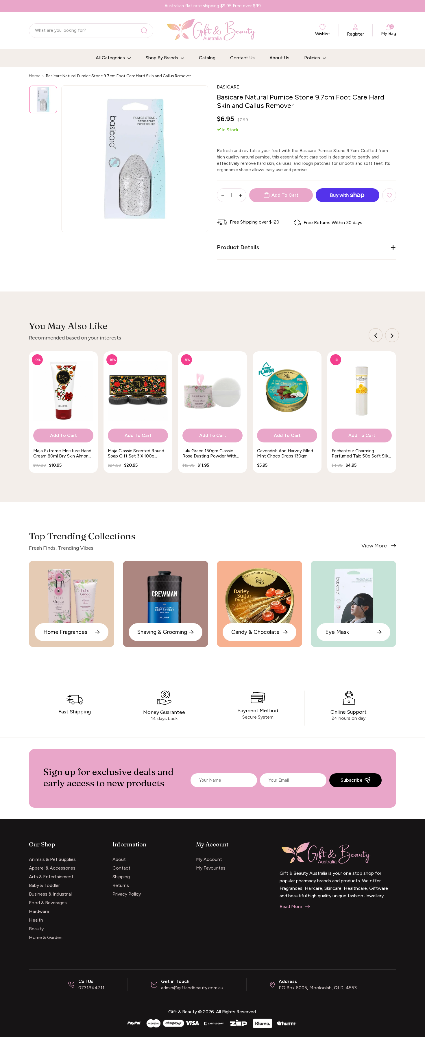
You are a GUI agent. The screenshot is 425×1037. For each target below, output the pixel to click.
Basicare (228, 87)
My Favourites (211, 868)
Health (36, 920)
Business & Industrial (50, 894)
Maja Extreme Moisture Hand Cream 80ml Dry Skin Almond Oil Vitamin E (62, 453)
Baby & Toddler (44, 885)
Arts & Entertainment (51, 876)
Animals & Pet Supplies (52, 859)
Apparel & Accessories (52, 868)
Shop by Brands (162, 57)
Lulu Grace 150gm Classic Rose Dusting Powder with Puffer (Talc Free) (209, 453)
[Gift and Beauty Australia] (212, 1023)
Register (355, 34)
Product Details (238, 247)
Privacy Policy (126, 894)
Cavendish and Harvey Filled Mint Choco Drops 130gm (285, 453)
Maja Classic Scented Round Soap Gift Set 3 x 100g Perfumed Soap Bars (136, 453)
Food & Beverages (48, 902)
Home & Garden (45, 937)
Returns (120, 885)
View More (374, 546)
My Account (209, 859)
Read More (291, 906)
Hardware (39, 911)
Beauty (36, 928)
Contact (121, 868)
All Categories (111, 57)
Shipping (121, 876)
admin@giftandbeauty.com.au (192, 987)
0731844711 (91, 987)
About (119, 859)
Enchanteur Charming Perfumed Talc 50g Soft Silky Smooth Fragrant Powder (361, 453)
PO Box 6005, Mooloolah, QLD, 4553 (318, 987)
